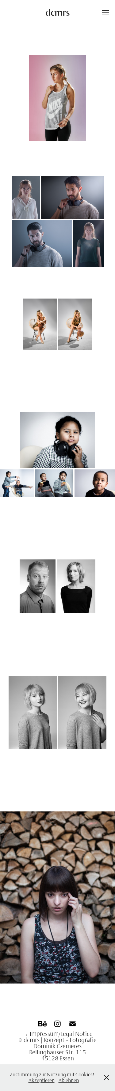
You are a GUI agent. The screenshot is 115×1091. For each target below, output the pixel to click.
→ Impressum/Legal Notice (58, 1034)
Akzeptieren (42, 1080)
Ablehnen (69, 1080)
